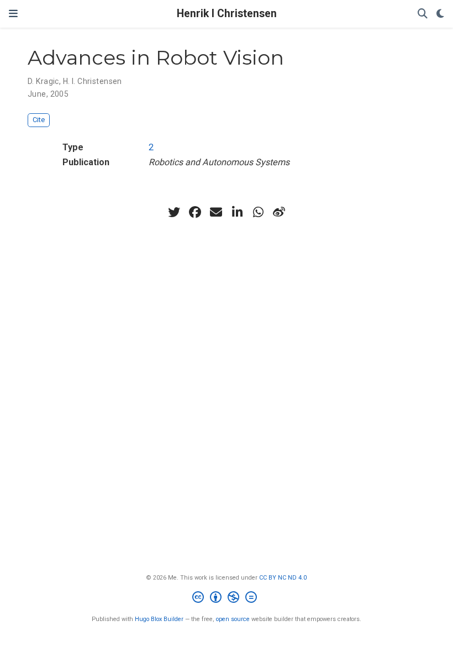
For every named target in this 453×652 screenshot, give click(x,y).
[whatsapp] (258, 212)
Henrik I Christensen (227, 13)
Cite (39, 119)
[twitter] (174, 212)
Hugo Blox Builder (159, 619)
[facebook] (195, 212)
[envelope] (216, 212)
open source (233, 619)
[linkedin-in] (237, 212)
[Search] (423, 14)
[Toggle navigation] (13, 14)
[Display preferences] (440, 14)
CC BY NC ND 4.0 (283, 577)
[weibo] (279, 212)
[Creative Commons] (226, 599)
